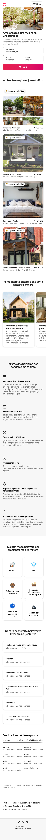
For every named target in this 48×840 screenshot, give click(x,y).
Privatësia (19, 829)
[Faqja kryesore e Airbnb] (4, 3)
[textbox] (13, 59)
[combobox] (23, 51)
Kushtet (28, 829)
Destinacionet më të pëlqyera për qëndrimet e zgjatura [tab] (24, 740)
